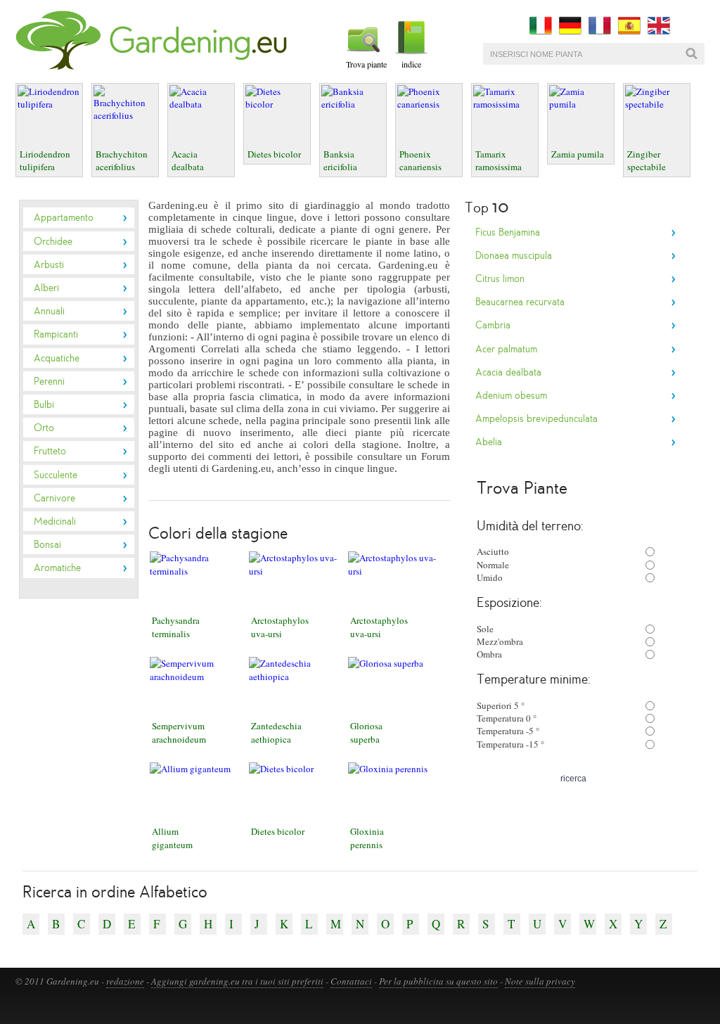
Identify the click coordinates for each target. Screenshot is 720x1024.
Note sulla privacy (540, 981)
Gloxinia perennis (367, 837)
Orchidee (53, 241)
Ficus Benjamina (507, 232)
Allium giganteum (172, 837)
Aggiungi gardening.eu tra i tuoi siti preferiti (237, 981)
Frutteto (50, 450)
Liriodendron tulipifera (45, 160)
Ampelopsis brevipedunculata (536, 418)
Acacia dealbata (188, 160)
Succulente (55, 474)
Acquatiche (56, 358)
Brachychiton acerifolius (122, 160)
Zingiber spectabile (646, 160)
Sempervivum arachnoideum (179, 732)
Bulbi (44, 404)
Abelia (488, 441)
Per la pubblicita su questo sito (438, 981)
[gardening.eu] (154, 66)
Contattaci (351, 981)
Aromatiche (57, 567)
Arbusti (49, 264)
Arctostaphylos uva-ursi (279, 626)
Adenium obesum (511, 395)
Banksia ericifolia (340, 160)
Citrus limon (500, 278)
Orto (44, 427)
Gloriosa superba (366, 732)
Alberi (46, 287)
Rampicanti (56, 334)
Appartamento (64, 217)
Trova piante (367, 64)
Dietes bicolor (274, 154)
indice (411, 64)
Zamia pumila (577, 154)
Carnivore (54, 498)
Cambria (492, 325)
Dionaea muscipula (513, 255)
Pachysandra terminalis (176, 626)
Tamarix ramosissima (498, 160)
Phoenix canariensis (420, 160)
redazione (125, 981)
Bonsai (47, 544)
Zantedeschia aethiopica (276, 732)
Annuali (49, 310)
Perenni (49, 381)
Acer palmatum (506, 348)
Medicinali (55, 521)
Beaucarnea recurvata (520, 301)
